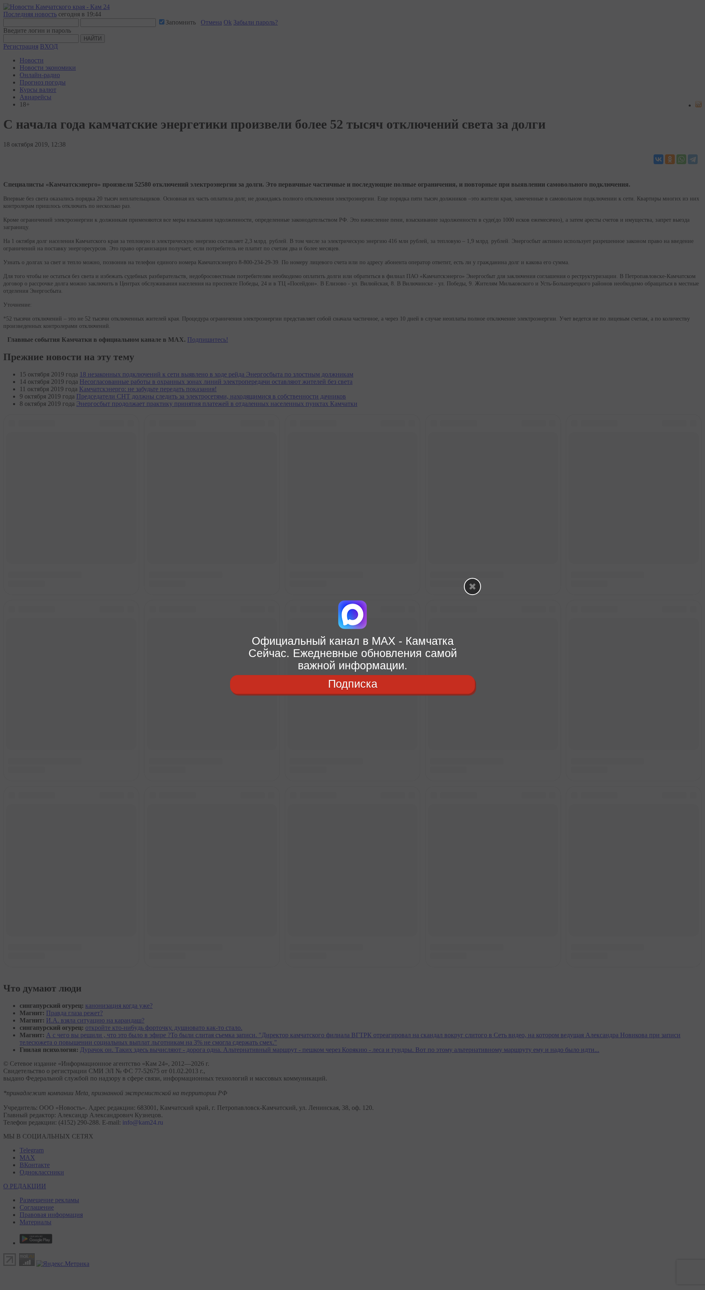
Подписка (352, 684)
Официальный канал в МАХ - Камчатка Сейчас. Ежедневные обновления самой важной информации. (352, 653)
